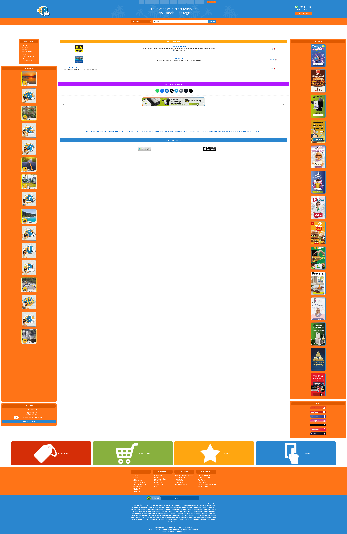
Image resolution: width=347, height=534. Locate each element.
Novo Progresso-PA (199, 511)
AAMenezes (179, 58)
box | (106, 131)
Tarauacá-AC (182, 519)
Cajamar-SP (162, 505)
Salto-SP (151, 515)
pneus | (127, 131)
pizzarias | (202, 131)
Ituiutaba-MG (175, 509)
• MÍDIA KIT (157, 477)
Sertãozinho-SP (208, 517)
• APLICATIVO (136, 492)
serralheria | (188, 131)
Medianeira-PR (157, 511)
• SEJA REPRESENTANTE (204, 477)
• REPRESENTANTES (181, 484)
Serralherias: (65, 67)
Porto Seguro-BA (188, 513)
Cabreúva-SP (155, 505)
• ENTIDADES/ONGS (26, 51)
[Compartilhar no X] (172, 91)
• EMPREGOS (179, 481)
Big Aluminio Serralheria (179, 46)
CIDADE (142, 2)
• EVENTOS (135, 479)
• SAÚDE (23, 58)
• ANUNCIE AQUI (158, 484)
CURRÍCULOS (182, 2)
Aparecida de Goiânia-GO (148, 503)
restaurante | (159, 131)
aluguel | (113, 131)
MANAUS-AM (143, 511)
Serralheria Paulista (74, 67)
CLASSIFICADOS (164, 2)
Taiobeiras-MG (163, 519)
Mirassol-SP (165, 511)
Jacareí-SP (190, 509)
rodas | (177, 131)
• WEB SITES (157, 481)
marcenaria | (169, 131)
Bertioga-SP (203, 503)
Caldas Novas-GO (170, 505)
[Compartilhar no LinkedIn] (167, 91)
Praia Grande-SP (197, 513)
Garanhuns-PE (170, 507)
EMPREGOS (174, 2)
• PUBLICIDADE (158, 475)
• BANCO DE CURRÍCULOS (139, 484)
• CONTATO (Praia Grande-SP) (206, 484)
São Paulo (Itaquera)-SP (179, 517)
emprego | (93, 131)
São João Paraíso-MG (141, 517)
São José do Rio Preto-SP (166, 517)
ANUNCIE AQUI (199, 2)
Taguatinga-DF (155, 519)
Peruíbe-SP (151, 513)
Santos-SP (183, 515)
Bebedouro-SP (195, 503)
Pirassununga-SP (167, 513)
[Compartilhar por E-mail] (181, 91)
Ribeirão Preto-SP (206, 513)
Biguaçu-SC (210, 503)
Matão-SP (150, 511)
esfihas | (225, 131)
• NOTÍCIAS (135, 477)
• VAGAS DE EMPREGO (138, 482)
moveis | (137, 131)
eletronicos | (247, 131)
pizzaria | (181, 131)
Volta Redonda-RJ (174, 521)
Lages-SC (206, 509)
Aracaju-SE (163, 503)
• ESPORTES (24, 49)
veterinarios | (145, 131)
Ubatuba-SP (197, 519)
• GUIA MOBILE (201, 481)
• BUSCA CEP (24, 54)
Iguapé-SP (211, 507)
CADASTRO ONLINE (303, 13)
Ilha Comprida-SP (142, 509)
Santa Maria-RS (176, 515)
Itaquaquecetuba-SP (160, 509)
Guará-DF (184, 507)
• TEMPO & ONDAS (26, 60)
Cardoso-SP (137, 507)
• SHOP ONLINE (136, 488)
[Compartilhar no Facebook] (162, 91)
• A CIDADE (135, 475)
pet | (88, 131)
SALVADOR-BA (158, 515)
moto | (123, 131)
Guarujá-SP (205, 507)
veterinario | (100, 131)
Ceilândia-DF (144, 507)
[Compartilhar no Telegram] (176, 91)
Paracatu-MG (137, 513)
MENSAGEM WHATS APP (303, 9)
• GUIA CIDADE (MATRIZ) (204, 475)
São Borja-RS (203, 515)
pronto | (240, 131)
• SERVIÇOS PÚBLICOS (27, 56)
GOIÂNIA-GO (177, 507)
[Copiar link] (186, 91)
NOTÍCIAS (148, 2)
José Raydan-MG (198, 509)
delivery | (118, 131)
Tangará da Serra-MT (173, 519)
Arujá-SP (169, 503)
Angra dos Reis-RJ (136, 503)
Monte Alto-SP (180, 511)
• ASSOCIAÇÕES (25, 45)
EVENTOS (155, 2)
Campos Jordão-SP (201, 505)
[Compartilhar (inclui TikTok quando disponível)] (191, 91)
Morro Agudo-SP (188, 511)
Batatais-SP (183, 503)
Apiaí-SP (157, 503)
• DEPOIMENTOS (158, 482)
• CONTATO (157, 486)
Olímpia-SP (207, 511)
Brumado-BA (148, 505)
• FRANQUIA (200, 479)
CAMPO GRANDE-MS (190, 505)
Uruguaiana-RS (205, 519)
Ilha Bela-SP (134, 509)
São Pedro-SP (190, 517)
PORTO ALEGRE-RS (178, 513)
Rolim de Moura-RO (143, 515)
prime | (131, 131)
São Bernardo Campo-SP (193, 515)
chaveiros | (152, 131)
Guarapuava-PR (191, 507)
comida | (257, 131)
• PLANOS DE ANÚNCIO (160, 479)
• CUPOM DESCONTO (138, 486)
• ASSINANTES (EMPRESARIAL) (184, 475)
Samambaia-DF (167, 515)
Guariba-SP (199, 507)
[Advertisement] (173, 30)
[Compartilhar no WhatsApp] (157, 91)
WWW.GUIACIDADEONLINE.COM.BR (170, 529)
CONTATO (190, 2)
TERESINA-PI (190, 519)
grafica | (194, 131)
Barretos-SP (176, 503)
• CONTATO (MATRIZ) (203, 486)
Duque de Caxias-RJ (160, 507)
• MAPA (23, 53)
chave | (207, 131)
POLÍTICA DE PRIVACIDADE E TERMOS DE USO (173, 531)
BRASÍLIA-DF (140, 505)
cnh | (198, 131)
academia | (234, 131)
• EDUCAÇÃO (24, 47)
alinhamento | (218, 131)
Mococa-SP (172, 511)
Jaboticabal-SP (183, 509)
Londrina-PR (212, 509)
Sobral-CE (140, 519)
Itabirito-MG (151, 509)
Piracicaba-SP (158, 513)
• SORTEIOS (135, 490)
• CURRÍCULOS (179, 482)
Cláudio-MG (151, 507)
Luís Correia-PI (136, 511)
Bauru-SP (189, 503)
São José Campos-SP (153, 517)
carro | (212, 131)
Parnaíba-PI (144, 513)
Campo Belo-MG (180, 505)
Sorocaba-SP (147, 519)
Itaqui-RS (168, 509)
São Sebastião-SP (199, 517)
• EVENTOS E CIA (180, 477)
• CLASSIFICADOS (137, 481)
